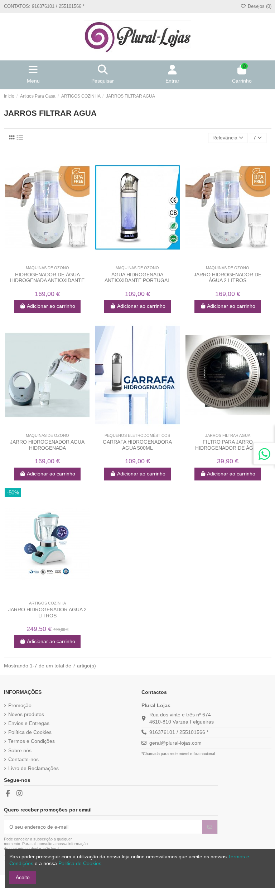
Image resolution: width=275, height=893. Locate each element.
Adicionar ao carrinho (51, 306)
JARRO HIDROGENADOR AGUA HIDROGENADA (47, 445)
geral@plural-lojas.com (175, 743)
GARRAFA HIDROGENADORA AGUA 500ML (137, 445)
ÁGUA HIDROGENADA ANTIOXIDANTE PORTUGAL (137, 277)
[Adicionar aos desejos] (42, 260)
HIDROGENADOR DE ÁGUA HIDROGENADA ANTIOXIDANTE (47, 277)
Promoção (20, 705)
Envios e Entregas (28, 723)
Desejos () (258, 6)
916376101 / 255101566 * (178, 732)
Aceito (23, 877)
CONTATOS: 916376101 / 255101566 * (44, 6)
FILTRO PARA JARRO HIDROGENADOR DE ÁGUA (227, 445)
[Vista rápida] (52, 260)
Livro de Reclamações (33, 768)
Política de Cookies (30, 732)
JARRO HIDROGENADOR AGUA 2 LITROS (47, 612)
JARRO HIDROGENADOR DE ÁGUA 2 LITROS (227, 277)
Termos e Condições (31, 741)
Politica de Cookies (79, 863)
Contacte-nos (23, 759)
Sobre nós (20, 750)
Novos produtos (26, 714)
